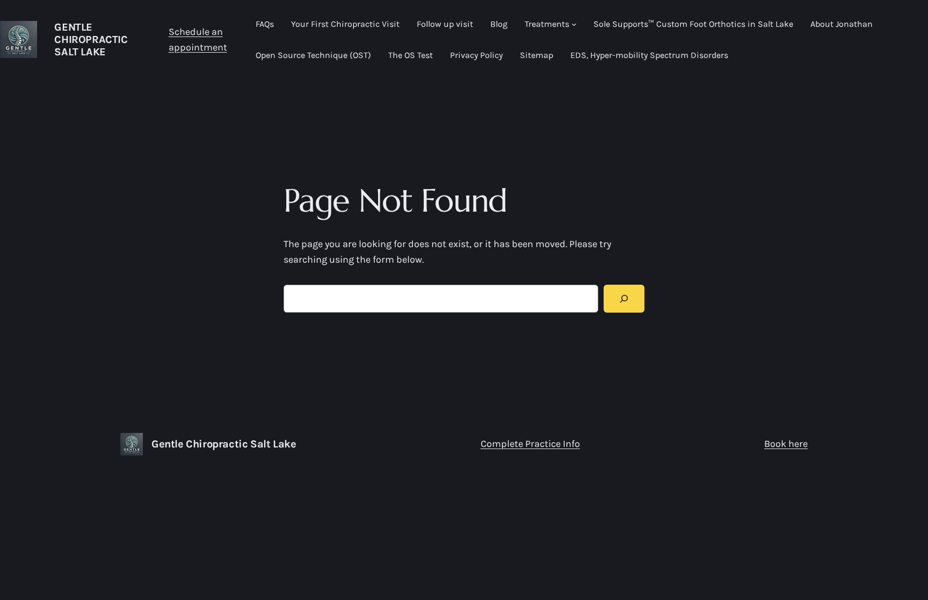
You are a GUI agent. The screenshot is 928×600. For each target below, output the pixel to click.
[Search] (624, 299)
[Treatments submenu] (574, 24)
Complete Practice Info (530, 444)
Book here (786, 444)
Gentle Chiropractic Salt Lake (90, 39)
